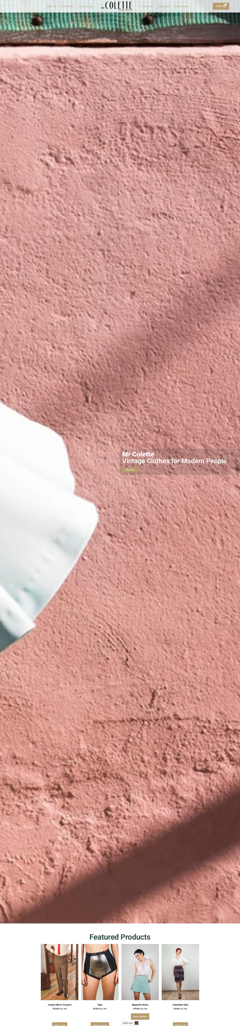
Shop (50, 6)
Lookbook (164, 6)
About (145, 6)
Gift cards (67, 6)
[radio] (127, 1023)
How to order (85, 6)
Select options (140, 1016)
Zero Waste (181, 6)
